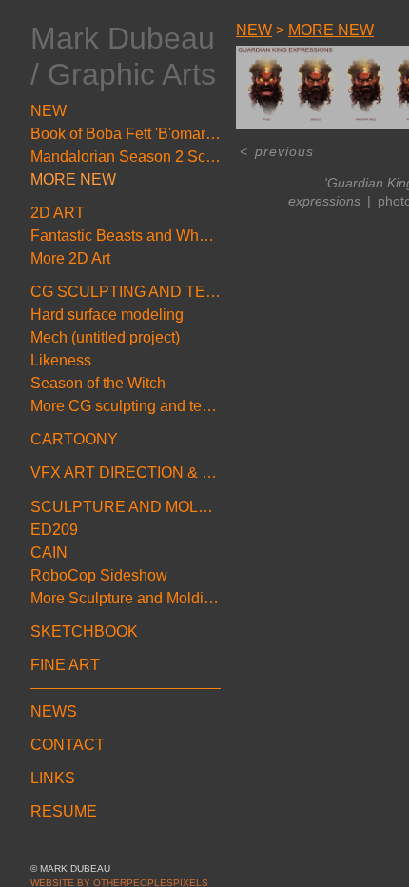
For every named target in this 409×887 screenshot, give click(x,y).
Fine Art (65, 665)
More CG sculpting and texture (125, 406)
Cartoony (74, 439)
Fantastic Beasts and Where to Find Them (125, 235)
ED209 (54, 530)
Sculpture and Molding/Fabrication (125, 507)
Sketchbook (84, 631)
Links (52, 778)
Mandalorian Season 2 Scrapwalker (125, 156)
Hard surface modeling (107, 314)
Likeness (60, 360)
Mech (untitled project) (105, 337)
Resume (63, 811)
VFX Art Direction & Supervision (125, 472)
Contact (67, 745)
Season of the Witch (98, 383)
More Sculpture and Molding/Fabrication (125, 598)
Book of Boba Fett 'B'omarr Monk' (125, 134)
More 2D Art (70, 258)
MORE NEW (73, 179)
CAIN (49, 552)
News (53, 711)
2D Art (57, 213)
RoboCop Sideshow (98, 575)
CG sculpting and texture (125, 292)
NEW (48, 111)
